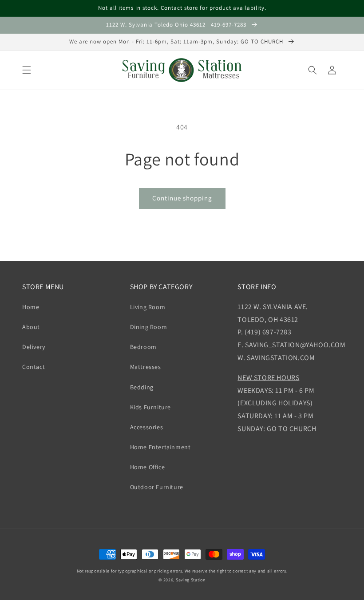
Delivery (33, 347)
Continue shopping (182, 198)
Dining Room (148, 327)
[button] (26, 70)
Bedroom (143, 347)
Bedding (142, 387)
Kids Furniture (150, 407)
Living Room (148, 307)
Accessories (146, 427)
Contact (33, 367)
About (31, 327)
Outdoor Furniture (156, 487)
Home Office (147, 467)
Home (30, 307)
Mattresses (145, 367)
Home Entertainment (160, 447)
